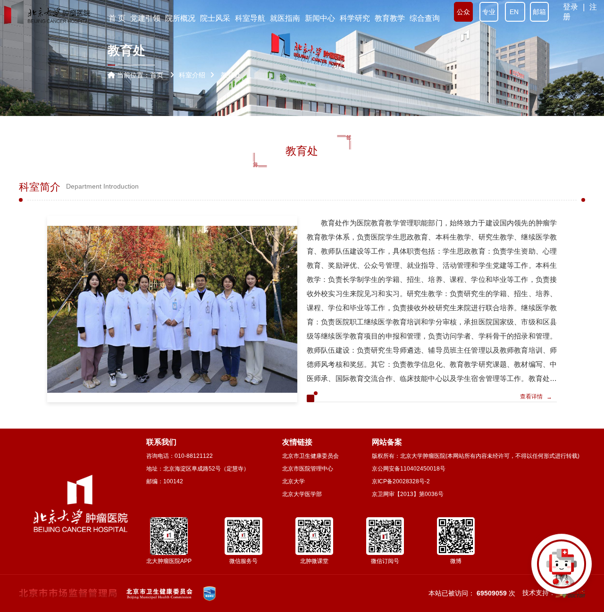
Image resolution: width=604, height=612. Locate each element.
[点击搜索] (561, 569)
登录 (570, 7)
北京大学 (293, 481)
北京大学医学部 (302, 494)
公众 (463, 12)
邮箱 (539, 12)
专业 (488, 12)
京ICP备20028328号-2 (401, 481)
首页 (156, 75)
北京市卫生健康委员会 (310, 456)
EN (515, 12)
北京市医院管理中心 (307, 468)
